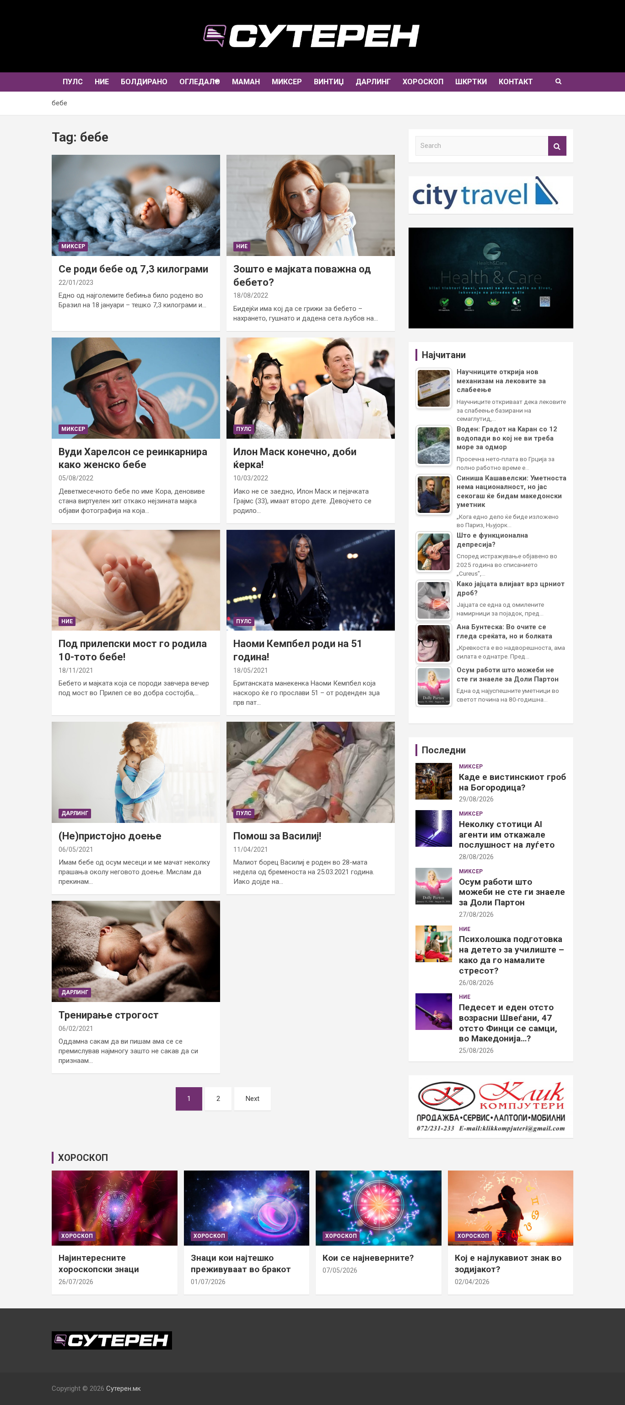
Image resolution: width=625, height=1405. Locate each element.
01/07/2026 (208, 1281)
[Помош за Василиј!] (310, 772)
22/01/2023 (76, 282)
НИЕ (102, 81)
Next (252, 1099)
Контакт (516, 81)
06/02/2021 (76, 1028)
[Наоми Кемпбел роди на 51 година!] (310, 580)
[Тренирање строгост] (136, 951)
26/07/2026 (76, 1281)
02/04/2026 (472, 1281)
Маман (246, 81)
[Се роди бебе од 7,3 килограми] (136, 205)
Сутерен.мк (123, 1388)
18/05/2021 (250, 670)
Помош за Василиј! (277, 836)
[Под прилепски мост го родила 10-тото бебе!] (136, 580)
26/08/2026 (476, 982)
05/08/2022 (76, 478)
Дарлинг (373, 81)
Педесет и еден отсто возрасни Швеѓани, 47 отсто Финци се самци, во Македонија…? (508, 1023)
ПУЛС (73, 81)
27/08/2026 (476, 914)
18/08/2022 (250, 295)
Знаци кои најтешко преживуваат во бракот (241, 1263)
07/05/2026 (340, 1270)
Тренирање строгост (109, 1015)
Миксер (287, 81)
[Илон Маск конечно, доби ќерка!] (310, 388)
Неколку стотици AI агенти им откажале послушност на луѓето (507, 834)
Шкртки (471, 81)
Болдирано (144, 81)
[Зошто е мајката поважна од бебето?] (310, 205)
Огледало (199, 81)
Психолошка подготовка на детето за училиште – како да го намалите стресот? (511, 954)
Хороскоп (423, 81)
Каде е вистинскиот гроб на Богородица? (512, 782)
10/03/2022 (250, 478)
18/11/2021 (76, 670)
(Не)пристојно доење (110, 836)
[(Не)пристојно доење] (136, 772)
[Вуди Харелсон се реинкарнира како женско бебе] (136, 388)
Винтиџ (329, 81)
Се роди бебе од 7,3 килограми (133, 269)
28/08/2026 (476, 856)
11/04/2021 (250, 849)
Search (557, 146)
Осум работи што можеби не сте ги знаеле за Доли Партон (512, 892)
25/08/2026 (476, 1050)
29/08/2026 (476, 799)
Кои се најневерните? (368, 1258)
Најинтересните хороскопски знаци (99, 1263)
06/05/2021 (76, 849)
